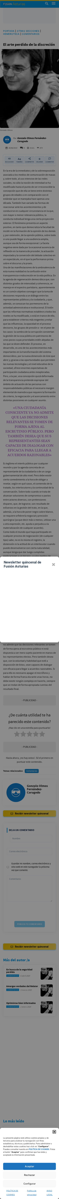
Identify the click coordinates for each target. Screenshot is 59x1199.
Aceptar (29, 1166)
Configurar (29, 1183)
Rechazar (29, 1175)
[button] (54, 1131)
